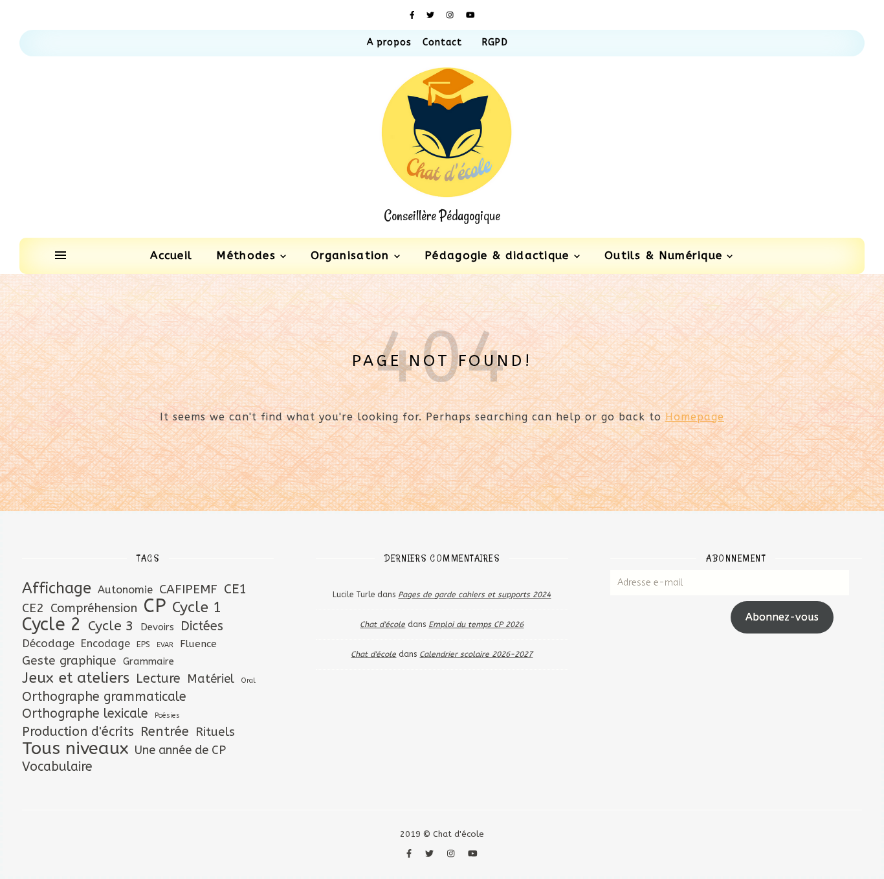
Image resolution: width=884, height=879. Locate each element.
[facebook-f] (413, 14)
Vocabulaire (57, 766)
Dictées (202, 626)
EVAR (165, 645)
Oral (248, 680)
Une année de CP (180, 750)
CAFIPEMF (188, 589)
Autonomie (125, 590)
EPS (143, 644)
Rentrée (164, 731)
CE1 (235, 589)
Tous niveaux (75, 748)
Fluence (198, 644)
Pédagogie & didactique (497, 255)
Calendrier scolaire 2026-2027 (476, 654)
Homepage (694, 417)
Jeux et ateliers (75, 678)
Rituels (215, 731)
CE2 (33, 607)
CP (155, 606)
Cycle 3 (111, 626)
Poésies (167, 715)
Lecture (158, 678)
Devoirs (157, 627)
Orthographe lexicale (85, 713)
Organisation (350, 255)
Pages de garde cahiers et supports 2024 (474, 594)
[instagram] (451, 14)
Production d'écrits (78, 731)
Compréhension (93, 608)
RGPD (494, 42)
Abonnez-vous (782, 617)
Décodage (48, 643)
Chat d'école (382, 624)
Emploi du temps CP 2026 (476, 624)
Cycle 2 (52, 625)
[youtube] (470, 14)
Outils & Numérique (663, 255)
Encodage (105, 643)
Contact (443, 42)
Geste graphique (69, 661)
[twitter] (431, 14)
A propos (389, 42)
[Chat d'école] (442, 147)
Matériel (210, 679)
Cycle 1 (197, 607)
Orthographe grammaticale (104, 696)
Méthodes (245, 255)
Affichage (56, 588)
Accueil (171, 255)
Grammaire (148, 661)
